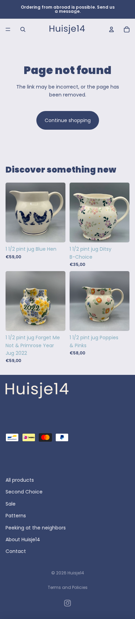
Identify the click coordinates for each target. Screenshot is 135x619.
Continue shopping (68, 120)
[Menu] (8, 29)
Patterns (16, 515)
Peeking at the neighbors (36, 527)
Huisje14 (76, 573)
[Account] (111, 29)
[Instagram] (67, 603)
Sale (11, 503)
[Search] (22, 29)
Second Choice (24, 492)
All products (20, 480)
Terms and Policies (68, 587)
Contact (16, 551)
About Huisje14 (23, 539)
